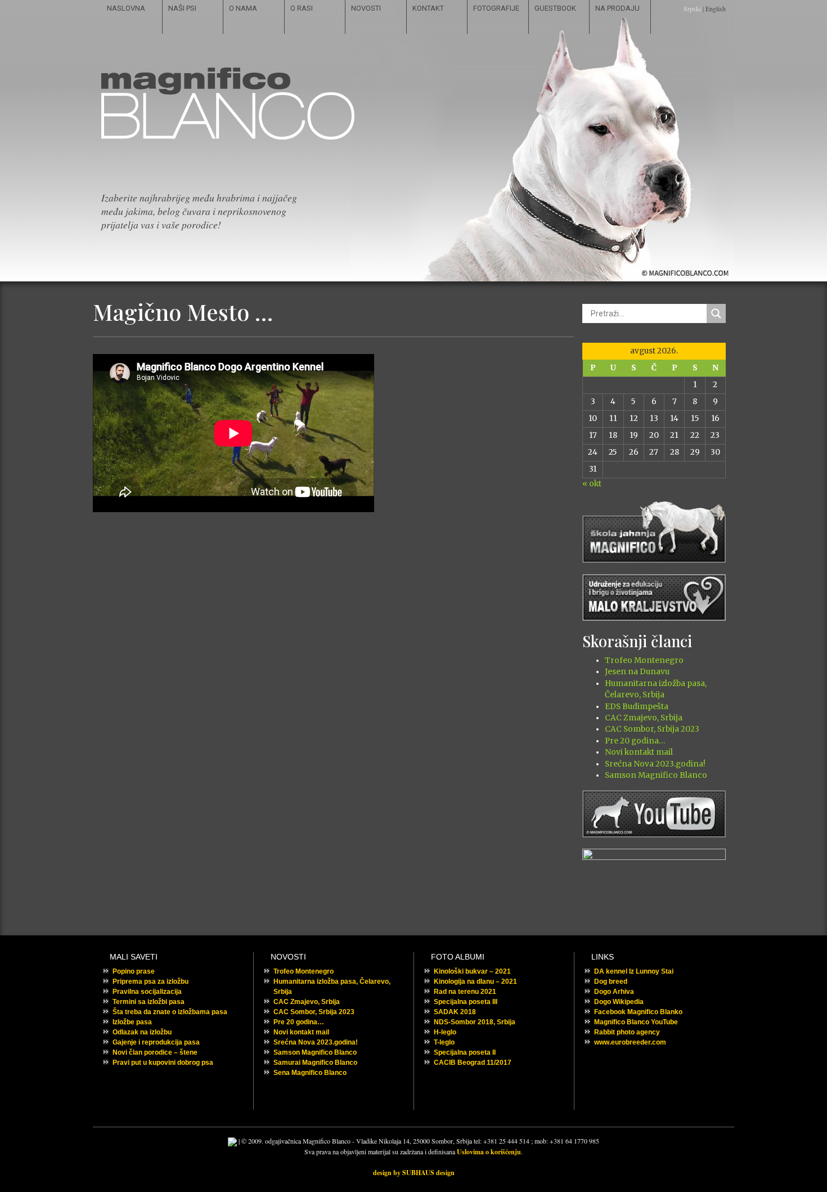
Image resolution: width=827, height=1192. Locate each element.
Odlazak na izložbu (142, 1032)
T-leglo (444, 1042)
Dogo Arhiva (614, 992)
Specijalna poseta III (465, 1002)
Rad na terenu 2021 (465, 992)
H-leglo (445, 1032)
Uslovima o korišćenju (489, 1152)
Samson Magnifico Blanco (656, 775)
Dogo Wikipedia (619, 1002)
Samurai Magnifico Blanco (315, 1062)
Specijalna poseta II (465, 1052)
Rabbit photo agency (627, 1032)
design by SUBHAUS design (414, 1172)
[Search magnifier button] (716, 313)
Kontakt (428, 8)
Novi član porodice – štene (155, 1052)
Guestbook (555, 8)
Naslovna (126, 8)
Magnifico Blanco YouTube (636, 1022)
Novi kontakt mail (639, 752)
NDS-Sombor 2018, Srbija (474, 1022)
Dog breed (610, 981)
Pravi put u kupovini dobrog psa (163, 1062)
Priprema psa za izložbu (150, 981)
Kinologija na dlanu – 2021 (475, 981)
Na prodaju (617, 8)
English (715, 8)
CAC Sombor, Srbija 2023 (652, 729)
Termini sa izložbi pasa (149, 1002)
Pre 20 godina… (635, 741)
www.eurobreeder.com (630, 1042)
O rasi (301, 8)
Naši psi (182, 8)
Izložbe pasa (132, 1022)
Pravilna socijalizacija (147, 992)
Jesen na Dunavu (637, 671)
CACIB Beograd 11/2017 (472, 1062)
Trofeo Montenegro (644, 660)
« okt (591, 484)
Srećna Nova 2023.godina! (655, 764)
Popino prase (134, 971)
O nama (243, 8)
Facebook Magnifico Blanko (638, 1012)
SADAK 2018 (455, 1012)
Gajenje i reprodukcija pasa (156, 1042)
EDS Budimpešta (636, 706)
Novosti (366, 8)
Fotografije (496, 8)
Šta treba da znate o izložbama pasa (170, 1012)
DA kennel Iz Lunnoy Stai (633, 971)
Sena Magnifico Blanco (310, 1073)
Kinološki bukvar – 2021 (472, 971)
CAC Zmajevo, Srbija (643, 718)
